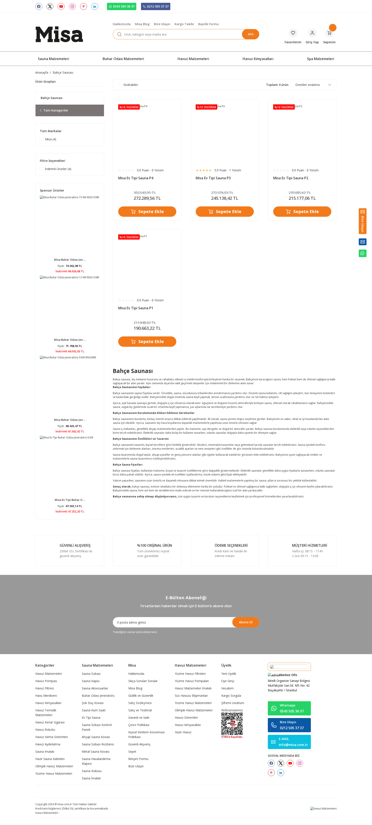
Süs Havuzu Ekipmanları (191, 695)
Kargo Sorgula (231, 695)
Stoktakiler (130, 85)
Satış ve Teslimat (140, 710)
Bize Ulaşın (136, 766)
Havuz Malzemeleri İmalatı (193, 688)
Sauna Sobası (91, 674)
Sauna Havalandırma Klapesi (96, 761)
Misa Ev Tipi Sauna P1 (135, 308)
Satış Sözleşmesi (140, 703)
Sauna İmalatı (44, 751)
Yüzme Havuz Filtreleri (190, 674)
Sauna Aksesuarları (95, 688)
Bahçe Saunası (63, 72)
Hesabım (227, 688)
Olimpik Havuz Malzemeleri (54, 766)
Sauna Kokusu (92, 771)
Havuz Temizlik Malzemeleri (45, 712)
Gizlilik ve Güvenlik (140, 695)
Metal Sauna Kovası (95, 751)
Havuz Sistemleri (186, 717)
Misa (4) (50, 139)
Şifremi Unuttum (232, 703)
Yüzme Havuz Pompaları (192, 681)
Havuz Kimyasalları (48, 703)
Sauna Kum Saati (93, 710)
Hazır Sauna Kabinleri (50, 759)
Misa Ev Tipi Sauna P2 (290, 178)
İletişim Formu (138, 759)
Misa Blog (135, 688)
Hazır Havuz (183, 732)
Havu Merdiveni (46, 695)
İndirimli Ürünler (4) (58, 169)
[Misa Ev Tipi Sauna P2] (302, 133)
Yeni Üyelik (228, 674)
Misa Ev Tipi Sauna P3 (213, 178)
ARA (251, 34)
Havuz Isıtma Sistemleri (51, 737)
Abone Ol (246, 622)
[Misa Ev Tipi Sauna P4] (147, 133)
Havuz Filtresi (44, 688)
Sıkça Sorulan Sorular (143, 681)
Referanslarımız (232, 710)
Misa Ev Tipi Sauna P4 (135, 178)
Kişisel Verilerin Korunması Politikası (146, 734)
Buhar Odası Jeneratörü (98, 695)
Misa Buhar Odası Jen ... (69, 260)
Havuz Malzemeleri (48, 674)
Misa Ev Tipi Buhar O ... (70, 500)
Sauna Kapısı (90, 681)
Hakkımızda (136, 674)
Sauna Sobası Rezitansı (98, 744)
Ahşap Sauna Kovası (96, 737)
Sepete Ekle (151, 211)
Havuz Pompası (46, 681)
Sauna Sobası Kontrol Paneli (97, 727)
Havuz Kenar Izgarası (50, 722)
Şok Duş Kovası (93, 703)
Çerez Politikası (138, 725)
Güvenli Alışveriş (139, 744)
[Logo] (59, 34)
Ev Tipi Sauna (91, 717)
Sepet (132, 751)
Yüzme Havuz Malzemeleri (53, 773)
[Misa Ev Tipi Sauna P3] (225, 133)
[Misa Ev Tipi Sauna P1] (147, 263)
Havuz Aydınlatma (47, 744)
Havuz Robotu (45, 729)
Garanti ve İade (138, 717)
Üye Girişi (227, 681)
